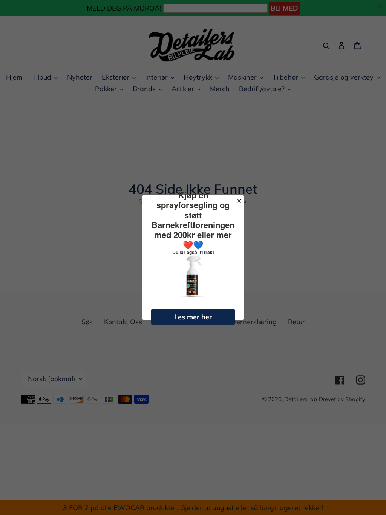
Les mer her (193, 317)
